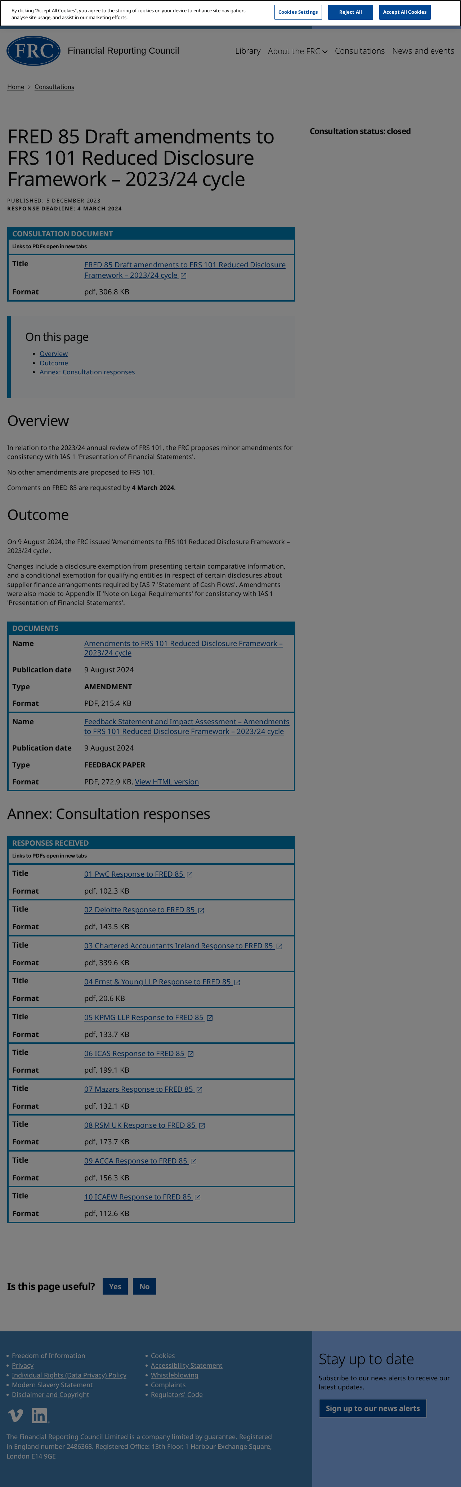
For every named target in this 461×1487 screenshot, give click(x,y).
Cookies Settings (298, 12)
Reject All (350, 12)
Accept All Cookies (405, 12)
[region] (230, 13)
